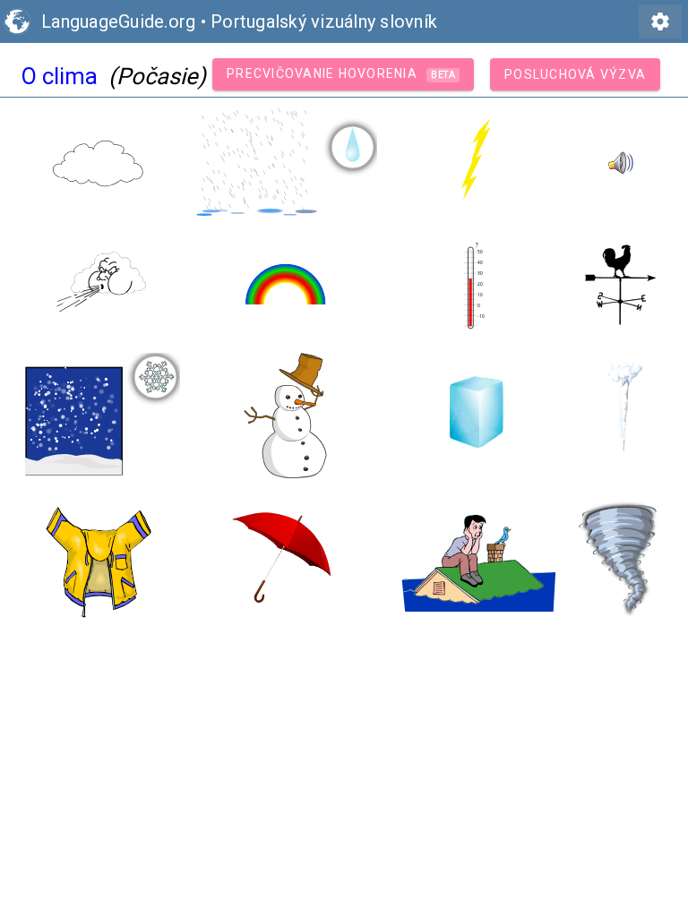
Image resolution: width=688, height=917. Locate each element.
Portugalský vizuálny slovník (324, 21)
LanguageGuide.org (118, 21)
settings (660, 21)
